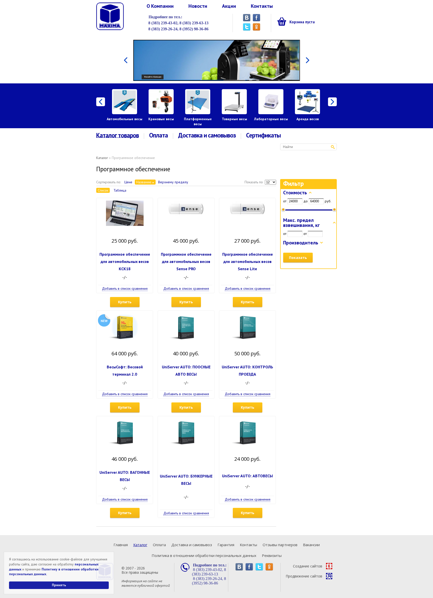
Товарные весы (234, 119)
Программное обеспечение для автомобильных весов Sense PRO (186, 261)
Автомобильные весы (124, 119)
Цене (128, 182)
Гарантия (226, 544)
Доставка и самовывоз (207, 135)
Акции (229, 6)
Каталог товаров (117, 135)
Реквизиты (272, 555)
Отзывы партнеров (280, 544)
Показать (298, 257)
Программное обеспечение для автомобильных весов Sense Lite (247, 261)
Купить (125, 302)
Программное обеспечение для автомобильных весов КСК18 (124, 261)
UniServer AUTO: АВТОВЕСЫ (247, 475)
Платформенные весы (198, 121)
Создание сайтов (307, 566)
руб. (328, 201)
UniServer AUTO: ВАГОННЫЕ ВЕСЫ (124, 476)
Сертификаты (263, 135)
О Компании (160, 6)
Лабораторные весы (271, 119)
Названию (143, 182)
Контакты (262, 6)
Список (103, 190)
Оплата (158, 135)
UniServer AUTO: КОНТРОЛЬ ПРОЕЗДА (247, 370)
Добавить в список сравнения (125, 288)
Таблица (120, 190)
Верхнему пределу (173, 182)
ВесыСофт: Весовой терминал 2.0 (125, 370)
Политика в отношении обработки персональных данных (204, 555)
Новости (197, 6)
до (305, 201)
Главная (121, 544)
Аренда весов (307, 119)
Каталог (102, 158)
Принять (59, 585)
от (284, 201)
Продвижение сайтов (304, 576)
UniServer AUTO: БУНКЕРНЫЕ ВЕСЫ (186, 480)
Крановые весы (161, 119)
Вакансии (311, 544)
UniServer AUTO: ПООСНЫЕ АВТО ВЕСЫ (186, 370)
